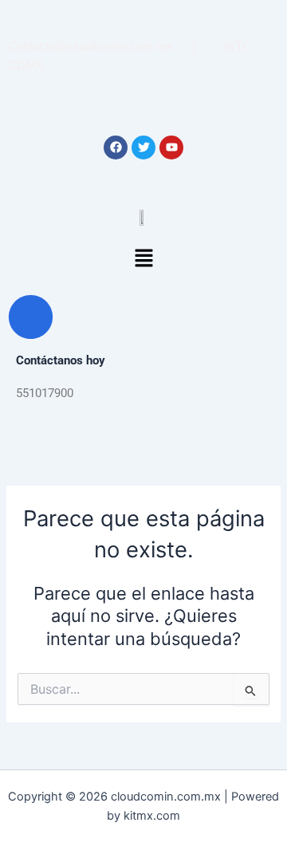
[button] (143, 259)
